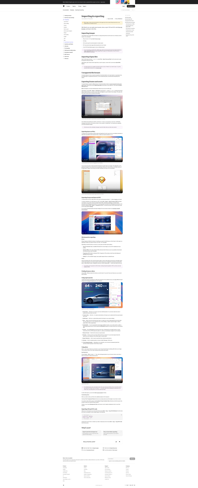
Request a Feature (108, 470)
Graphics (65, 27)
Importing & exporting (79, 9)
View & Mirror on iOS (66, 479)
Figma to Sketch (87, 475)
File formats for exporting (130, 28)
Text (64, 38)
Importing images (128, 17)
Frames (65, 25)
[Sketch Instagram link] (129, 485)
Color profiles (66, 34)
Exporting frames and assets (130, 22)
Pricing (79, 6)
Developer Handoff (66, 474)
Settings (91, 206)
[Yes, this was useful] (116, 442)
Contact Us (107, 479)
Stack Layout (66, 29)
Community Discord (90, 450)
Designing (72, 9)
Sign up (132, 458)
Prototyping (65, 472)
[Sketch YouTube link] (130, 485)
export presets (100, 392)
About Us (127, 467)
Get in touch (115, 450)
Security (127, 472)
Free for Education (87, 477)
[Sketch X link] (125, 485)
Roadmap (85, 469)
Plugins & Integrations (88, 474)
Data (64, 40)
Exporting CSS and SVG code (130, 35)
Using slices (128, 33)
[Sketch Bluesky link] (127, 485)
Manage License (108, 477)
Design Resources (113, 448)
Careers (127, 469)
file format (92, 329)
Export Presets (91, 280)
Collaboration (65, 470)
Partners (127, 470)
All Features (65, 477)
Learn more (102, 2)
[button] (102, 295)
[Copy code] (121, 415)
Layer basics (66, 21)
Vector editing (66, 23)
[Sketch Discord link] (134, 485)
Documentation (66, 9)
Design (64, 469)
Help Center (107, 467)
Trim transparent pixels (87, 342)
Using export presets (129, 31)
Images (65, 36)
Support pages (96, 448)
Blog (84, 470)
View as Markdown (118, 18)
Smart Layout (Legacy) (68, 30)
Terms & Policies (129, 475)
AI (63, 475)
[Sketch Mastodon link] (132, 485)
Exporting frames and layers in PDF (129, 26)
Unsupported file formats (129, 20)
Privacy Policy (128, 474)
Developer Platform (108, 474)
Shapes (65, 32)
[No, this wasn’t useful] (119, 442)
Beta (64, 480)
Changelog (65, 467)
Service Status (107, 475)
